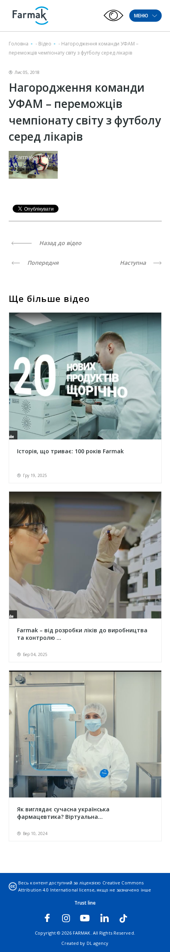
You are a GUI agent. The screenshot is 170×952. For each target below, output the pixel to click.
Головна (18, 43)
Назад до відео (59, 243)
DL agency (98, 943)
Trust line (85, 902)
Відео (44, 43)
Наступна (133, 262)
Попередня (42, 262)
